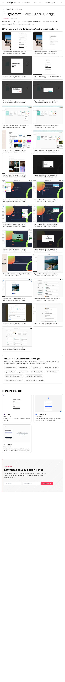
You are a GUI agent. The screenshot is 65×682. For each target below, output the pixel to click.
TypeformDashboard (51, 367)
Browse (16, 2)
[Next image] (28, 403)
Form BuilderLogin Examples (13, 380)
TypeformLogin (36, 367)
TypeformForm (23, 372)
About (40, 2)
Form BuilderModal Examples (34, 376)
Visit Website (13, 18)
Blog (35, 2)
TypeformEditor (10, 372)
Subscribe (46, 483)
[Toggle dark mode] (61, 2)
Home (4, 9)
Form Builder (10, 9)
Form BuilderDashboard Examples (34, 380)
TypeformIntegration (37, 372)
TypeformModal (23, 367)
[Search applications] (57, 2)
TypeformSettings (52, 372)
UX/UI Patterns (26, 2)
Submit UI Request (50, 2)
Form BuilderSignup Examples (14, 376)
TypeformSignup (10, 367)
